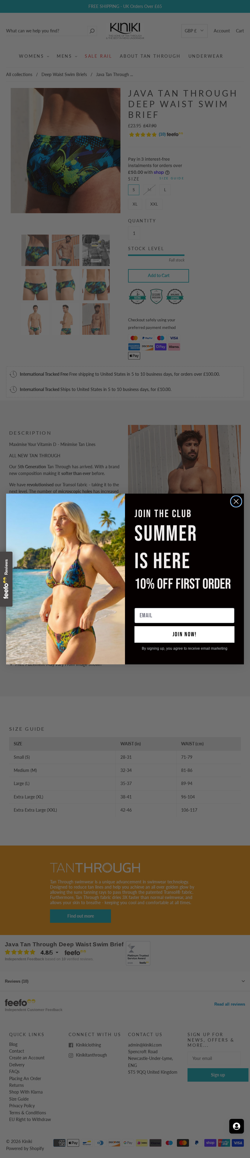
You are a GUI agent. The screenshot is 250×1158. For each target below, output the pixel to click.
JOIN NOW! (185, 634)
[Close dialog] (236, 501)
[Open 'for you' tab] (236, 1126)
